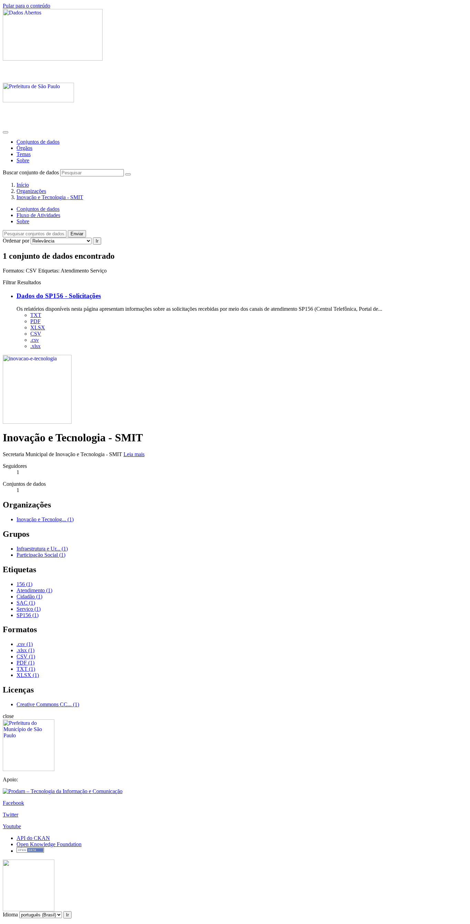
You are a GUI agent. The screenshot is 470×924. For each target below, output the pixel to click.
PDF (35, 321)
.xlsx (35, 346)
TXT (35, 315)
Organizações (31, 191)
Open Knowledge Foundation (49, 844)
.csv (34, 340)
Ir (97, 241)
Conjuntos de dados (38, 142)
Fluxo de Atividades (38, 215)
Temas (24, 154)
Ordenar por (16, 241)
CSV (35, 334)
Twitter (10, 815)
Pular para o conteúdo (26, 6)
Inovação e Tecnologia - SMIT (50, 197)
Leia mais (134, 454)
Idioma (10, 914)
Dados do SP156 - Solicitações (59, 295)
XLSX (37, 327)
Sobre (23, 160)
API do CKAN (33, 838)
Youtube (12, 826)
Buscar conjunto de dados (31, 172)
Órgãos (24, 148)
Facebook (13, 803)
